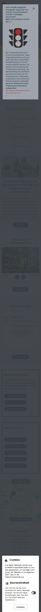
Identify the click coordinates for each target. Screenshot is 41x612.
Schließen (20, 607)
